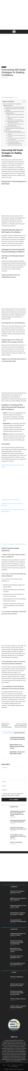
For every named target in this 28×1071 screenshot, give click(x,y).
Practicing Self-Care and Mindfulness (15, 119)
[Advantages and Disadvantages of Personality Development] (5, 822)
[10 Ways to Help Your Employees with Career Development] (5, 1008)
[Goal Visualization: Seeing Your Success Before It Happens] (5, 914)
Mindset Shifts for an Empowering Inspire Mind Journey (17, 746)
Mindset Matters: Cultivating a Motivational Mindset (6, 725)
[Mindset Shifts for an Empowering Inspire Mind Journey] (5, 746)
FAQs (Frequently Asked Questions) (13, 131)
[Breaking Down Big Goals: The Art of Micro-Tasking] (5, 907)
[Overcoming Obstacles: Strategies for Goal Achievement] (5, 922)
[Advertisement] (14, 15)
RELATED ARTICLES (8, 732)
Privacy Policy (14, 1065)
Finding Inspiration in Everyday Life (10, 499)
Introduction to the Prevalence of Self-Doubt (14, 107)
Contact (8, 1065)
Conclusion (8, 129)
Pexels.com (16, 97)
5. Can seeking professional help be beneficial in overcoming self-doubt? (15, 144)
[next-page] (5, 759)
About (4, 1065)
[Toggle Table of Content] (23, 101)
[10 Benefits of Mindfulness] (5, 978)
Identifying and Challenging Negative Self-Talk (15, 115)
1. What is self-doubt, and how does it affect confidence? (16, 133)
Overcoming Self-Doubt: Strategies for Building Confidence (12, 104)
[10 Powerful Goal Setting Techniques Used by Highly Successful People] (5, 942)
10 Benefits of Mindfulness (16, 976)
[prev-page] (2, 759)
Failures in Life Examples (16, 842)
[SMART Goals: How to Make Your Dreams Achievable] (5, 900)
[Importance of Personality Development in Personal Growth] (5, 829)
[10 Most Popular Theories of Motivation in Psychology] (5, 986)
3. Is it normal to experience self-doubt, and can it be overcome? (16, 139)
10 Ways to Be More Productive (18, 998)
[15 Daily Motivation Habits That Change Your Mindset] (5, 739)
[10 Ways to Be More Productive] (5, 1000)
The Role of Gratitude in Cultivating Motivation (13, 544)
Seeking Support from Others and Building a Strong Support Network (16, 122)
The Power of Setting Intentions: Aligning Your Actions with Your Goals (20, 725)
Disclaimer (20, 1065)
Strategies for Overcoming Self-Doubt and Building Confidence (15, 112)
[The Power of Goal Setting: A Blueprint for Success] (5, 893)
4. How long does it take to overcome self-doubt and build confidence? (16, 141)
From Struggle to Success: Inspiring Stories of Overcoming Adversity (18, 836)
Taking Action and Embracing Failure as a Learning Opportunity (16, 124)
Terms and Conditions (13, 1066)
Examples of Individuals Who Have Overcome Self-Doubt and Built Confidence (15, 127)
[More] (21, 714)
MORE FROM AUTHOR (19, 732)
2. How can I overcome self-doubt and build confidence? (16, 136)
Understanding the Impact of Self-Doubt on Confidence (14, 109)
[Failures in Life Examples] (5, 844)
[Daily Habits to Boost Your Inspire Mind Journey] (5, 753)
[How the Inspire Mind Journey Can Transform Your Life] (5, 965)
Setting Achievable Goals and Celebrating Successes (16, 118)
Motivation (8, 35)
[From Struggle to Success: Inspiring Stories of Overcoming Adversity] (5, 836)
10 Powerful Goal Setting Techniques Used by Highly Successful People (16, 942)
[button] (2, 32)
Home (2, 35)
